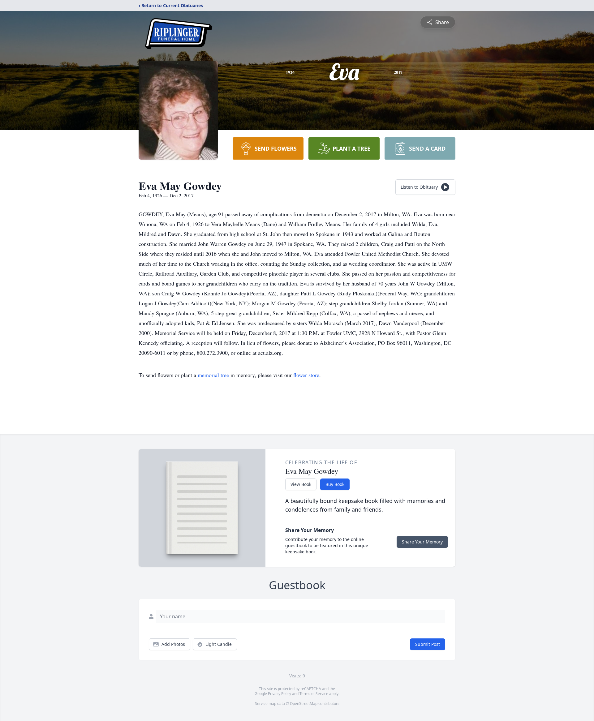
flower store (306, 375)
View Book (301, 484)
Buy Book (334, 484)
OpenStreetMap (303, 703)
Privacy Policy (279, 693)
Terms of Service (313, 693)
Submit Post (427, 644)
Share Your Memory (422, 542)
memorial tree (213, 375)
